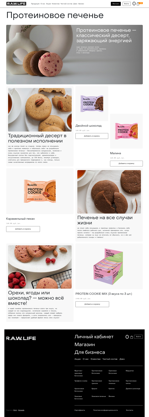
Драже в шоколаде (133, 389)
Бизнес (81, 4)
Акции (48, 4)
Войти (126, 4)
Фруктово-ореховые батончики (78, 373)
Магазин (116, 4)
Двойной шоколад (88, 126)
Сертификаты (79, 410)
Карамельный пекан (20, 219)
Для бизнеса (89, 352)
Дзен (75, 4)
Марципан (130, 371)
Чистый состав (66, 4)
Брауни (94, 389)
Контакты (129, 410)
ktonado (21, 410)
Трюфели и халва (80, 381)
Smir (15, 410)
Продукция (35, 4)
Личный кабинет (94, 337)
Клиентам (56, 4)
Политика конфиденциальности (105, 410)
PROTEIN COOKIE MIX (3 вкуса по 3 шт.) (103, 294)
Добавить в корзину (92, 136)
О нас (43, 4)
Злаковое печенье (99, 396)
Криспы (112, 389)
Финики (112, 396)
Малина (115, 153)
